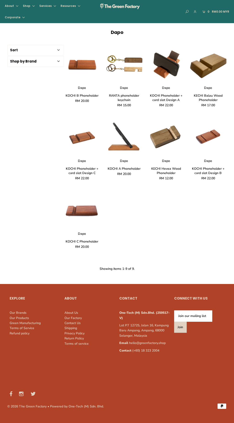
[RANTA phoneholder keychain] (124, 63)
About (10, 6)
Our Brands (18, 313)
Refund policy (19, 333)
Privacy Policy (74, 333)
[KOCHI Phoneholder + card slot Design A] (166, 63)
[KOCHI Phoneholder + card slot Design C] (82, 136)
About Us (71, 313)
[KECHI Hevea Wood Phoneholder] (166, 136)
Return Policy (74, 338)
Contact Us (72, 323)
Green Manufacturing (25, 323)
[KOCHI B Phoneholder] (82, 63)
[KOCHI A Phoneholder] (124, 136)
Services (45, 6)
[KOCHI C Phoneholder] (82, 209)
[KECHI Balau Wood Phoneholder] (208, 63)
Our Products (19, 318)
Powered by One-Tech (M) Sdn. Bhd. (77, 406)
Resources (69, 6)
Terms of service (76, 343)
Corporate (13, 17)
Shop (27, 6)
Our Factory (73, 318)
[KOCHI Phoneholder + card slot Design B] (208, 136)
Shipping (70, 328)
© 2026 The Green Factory (27, 406)
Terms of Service (22, 328)
